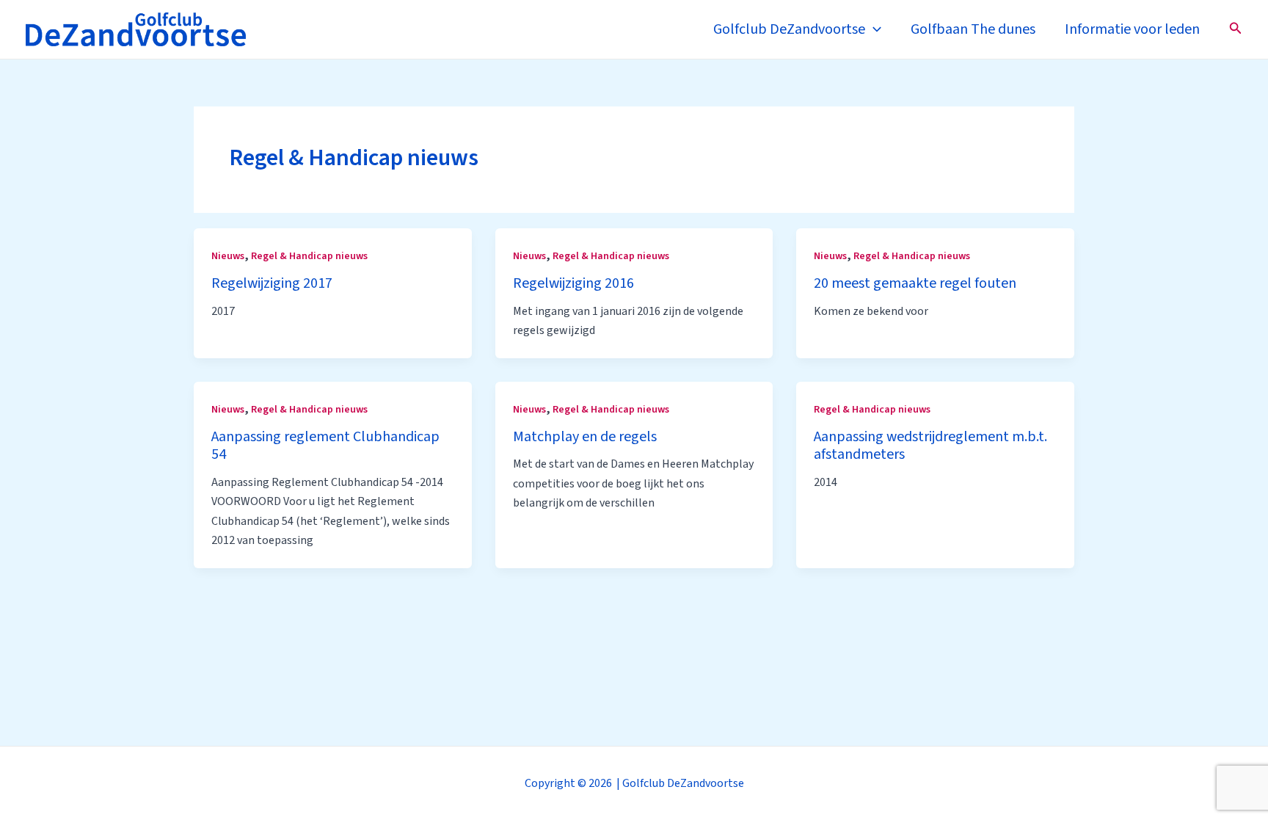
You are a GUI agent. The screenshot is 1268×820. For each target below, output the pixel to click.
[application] (873, 29)
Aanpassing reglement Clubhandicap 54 (325, 446)
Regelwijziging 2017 (271, 283)
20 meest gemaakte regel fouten (915, 283)
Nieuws (227, 256)
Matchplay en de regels (585, 437)
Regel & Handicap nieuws (309, 256)
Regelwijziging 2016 (573, 283)
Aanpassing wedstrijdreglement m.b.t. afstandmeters (930, 446)
